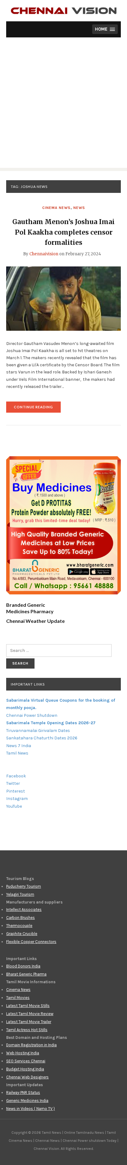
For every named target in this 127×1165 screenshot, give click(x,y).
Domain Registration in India (31, 1045)
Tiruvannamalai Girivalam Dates (38, 730)
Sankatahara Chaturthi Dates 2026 (41, 738)
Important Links (28, 684)
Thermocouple (19, 925)
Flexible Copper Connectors (31, 941)
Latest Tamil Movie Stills (28, 1005)
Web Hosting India (22, 1053)
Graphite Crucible (21, 933)
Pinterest (15, 791)
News (79, 208)
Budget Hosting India (25, 1069)
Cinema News (56, 208)
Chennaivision (43, 254)
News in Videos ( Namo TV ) (30, 1108)
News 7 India (18, 745)
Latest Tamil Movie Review (29, 1013)
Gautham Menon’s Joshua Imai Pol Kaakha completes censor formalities (63, 232)
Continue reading (37, 409)
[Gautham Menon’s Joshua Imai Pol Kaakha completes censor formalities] (63, 298)
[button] (105, 29)
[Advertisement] (63, 104)
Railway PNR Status (23, 1092)
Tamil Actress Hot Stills (26, 1029)
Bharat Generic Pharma (26, 974)
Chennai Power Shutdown (31, 715)
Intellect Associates (24, 909)
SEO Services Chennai (25, 1061)
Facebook (16, 776)
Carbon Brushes (20, 917)
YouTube (14, 806)
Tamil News (17, 753)
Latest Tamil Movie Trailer (28, 1021)
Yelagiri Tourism (20, 894)
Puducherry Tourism (23, 886)
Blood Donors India (23, 966)
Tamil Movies (18, 997)
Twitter (13, 783)
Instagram (17, 798)
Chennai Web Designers (27, 1077)
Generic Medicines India (27, 1100)
